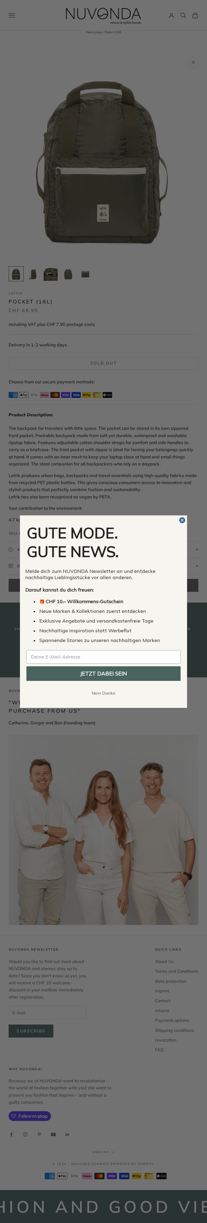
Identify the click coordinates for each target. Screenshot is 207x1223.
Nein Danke (103, 693)
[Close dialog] (182, 520)
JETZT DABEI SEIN (103, 673)
